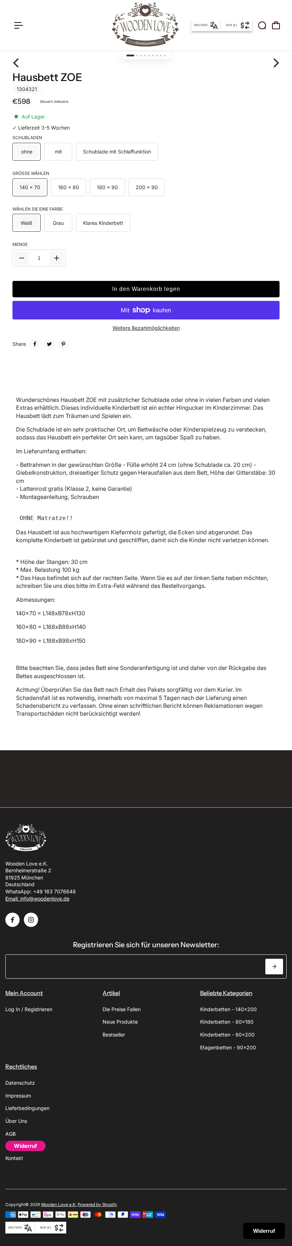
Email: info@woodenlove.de (37, 899)
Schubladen (27, 137)
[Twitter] (49, 344)
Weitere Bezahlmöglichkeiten (146, 328)
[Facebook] (35, 344)
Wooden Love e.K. (59, 1204)
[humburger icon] (18, 25)
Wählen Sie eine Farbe (37, 209)
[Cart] (276, 25)
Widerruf (264, 1231)
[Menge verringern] (22, 258)
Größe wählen (30, 173)
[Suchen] (262, 25)
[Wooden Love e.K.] (145, 25)
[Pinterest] (63, 344)
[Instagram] (31, 920)
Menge (20, 244)
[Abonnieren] (274, 966)
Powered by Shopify (97, 1204)
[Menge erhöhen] (56, 258)
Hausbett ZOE (47, 77)
